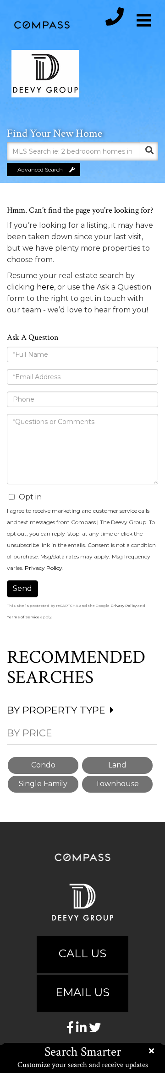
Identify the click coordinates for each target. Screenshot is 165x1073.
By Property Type (56, 710)
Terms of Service (23, 617)
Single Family (43, 783)
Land (117, 765)
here (45, 287)
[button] (149, 151)
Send (22, 588)
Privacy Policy (43, 567)
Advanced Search (40, 169)
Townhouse (117, 783)
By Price (29, 733)
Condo (43, 765)
